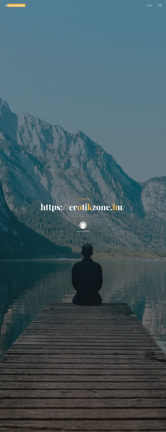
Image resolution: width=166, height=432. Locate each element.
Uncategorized (82, 198)
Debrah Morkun (15, 5)
